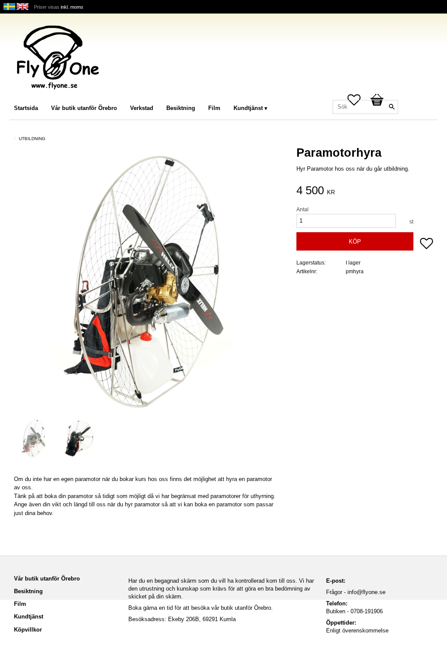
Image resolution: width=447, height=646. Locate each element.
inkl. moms (72, 7)
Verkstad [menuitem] (141, 108)
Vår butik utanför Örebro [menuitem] (84, 108)
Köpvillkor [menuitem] (28, 629)
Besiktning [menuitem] (180, 108)
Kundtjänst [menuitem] (248, 108)
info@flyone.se (366, 592)
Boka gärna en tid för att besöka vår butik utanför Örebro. (200, 608)
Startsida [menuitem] (26, 108)
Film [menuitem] (214, 108)
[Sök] (391, 106)
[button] (426, 244)
